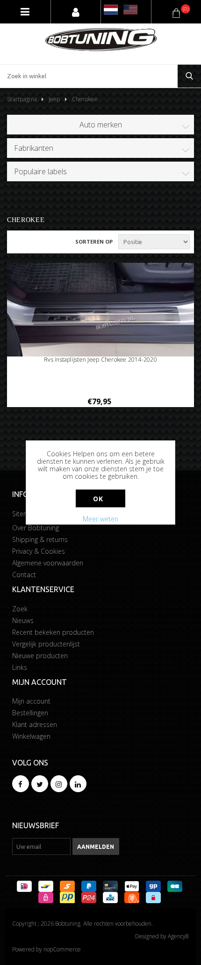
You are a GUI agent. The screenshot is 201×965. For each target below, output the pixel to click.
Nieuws (23, 620)
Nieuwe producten (40, 655)
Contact (24, 574)
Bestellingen (30, 712)
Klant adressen (34, 724)
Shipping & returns (40, 539)
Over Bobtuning (35, 527)
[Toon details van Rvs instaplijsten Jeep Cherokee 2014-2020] (100, 315)
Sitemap (24, 513)
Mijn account (31, 701)
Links (19, 667)
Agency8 (178, 936)
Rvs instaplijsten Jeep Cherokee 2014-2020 (100, 359)
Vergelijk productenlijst (46, 643)
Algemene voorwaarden (47, 562)
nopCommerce (62, 949)
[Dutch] (110, 9)
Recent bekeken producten (53, 632)
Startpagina (22, 99)
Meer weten (100, 518)
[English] (130, 9)
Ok (98, 498)
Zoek (20, 608)
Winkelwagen (31, 736)
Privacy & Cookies (38, 551)
